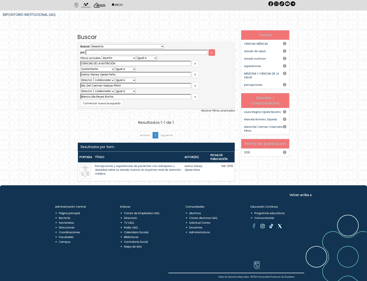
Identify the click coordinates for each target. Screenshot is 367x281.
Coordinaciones (69, 232)
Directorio (130, 218)
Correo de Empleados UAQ (141, 213)
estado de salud (255, 51)
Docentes (195, 227)
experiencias (252, 66)
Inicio (118, 5)
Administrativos (199, 232)
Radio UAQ (131, 227)
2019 (247, 152)
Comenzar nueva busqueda (101, 103)
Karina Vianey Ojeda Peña (193, 168)
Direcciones (67, 227)
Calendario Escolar (136, 232)
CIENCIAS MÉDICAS (256, 44)
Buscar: (85, 46)
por (82, 52)
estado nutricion (255, 59)
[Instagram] (262, 226)
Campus (64, 242)
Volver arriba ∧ (301, 195)
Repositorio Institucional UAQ (29, 14)
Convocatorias (264, 218)
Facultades (66, 237)
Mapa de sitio (133, 247)
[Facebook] (254, 226)
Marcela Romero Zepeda (260, 119)
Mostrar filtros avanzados (218, 111)
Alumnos (195, 213)
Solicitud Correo (199, 223)
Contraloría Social (136, 242)
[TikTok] (271, 226)
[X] (279, 226)
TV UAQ (129, 223)
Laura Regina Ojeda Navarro (262, 112)
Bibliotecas (131, 237)
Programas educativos (269, 213)
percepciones (253, 85)
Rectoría (64, 218)
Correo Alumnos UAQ (203, 218)
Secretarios (66, 223)
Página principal (69, 213)
